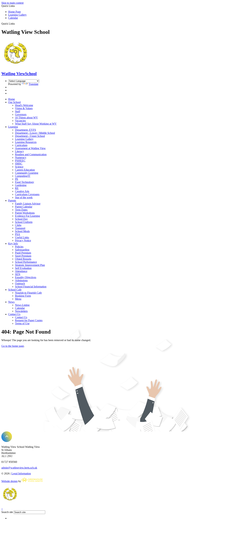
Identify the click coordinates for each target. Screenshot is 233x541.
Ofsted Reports (23, 258)
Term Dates (21, 209)
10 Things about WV (26, 117)
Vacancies (20, 120)
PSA (17, 234)
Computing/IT (22, 175)
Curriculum (21, 145)
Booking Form (23, 295)
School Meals (22, 231)
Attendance (21, 271)
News (11, 301)
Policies (19, 246)
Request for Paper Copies (28, 320)
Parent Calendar (23, 206)
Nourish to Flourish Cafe (28, 292)
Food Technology (24, 182)
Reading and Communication (31, 154)
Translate (33, 84)
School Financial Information (30, 286)
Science (19, 166)
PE (16, 179)
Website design (9, 481)
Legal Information (21, 473)
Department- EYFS (25, 129)
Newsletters (21, 311)
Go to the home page (12, 346)
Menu (18, 298)
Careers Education (25, 169)
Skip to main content (12, 2)
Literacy (19, 151)
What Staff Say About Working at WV (36, 123)
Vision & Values (24, 108)
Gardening (20, 185)
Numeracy (20, 157)
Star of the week (24, 197)
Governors (20, 114)
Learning (13, 126)
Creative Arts (22, 191)
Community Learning (26, 172)
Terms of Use (22, 323)
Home (11, 99)
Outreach (20, 283)
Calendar (13, 17)
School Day (21, 218)
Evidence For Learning (27, 215)
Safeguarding (22, 249)
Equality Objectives (25, 277)
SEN (17, 274)
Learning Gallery (17, 14)
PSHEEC (20, 160)
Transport (20, 228)
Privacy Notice (23, 240)
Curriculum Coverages (27, 194)
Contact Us (14, 314)
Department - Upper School (30, 136)
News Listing (22, 305)
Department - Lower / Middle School (35, 132)
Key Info (13, 243)
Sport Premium (23, 255)
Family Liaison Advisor (27, 203)
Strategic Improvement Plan (30, 265)
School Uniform (23, 222)
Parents (12, 200)
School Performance (26, 262)
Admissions (21, 280)
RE (17, 188)
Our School (14, 102)
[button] (16, 24)
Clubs (18, 225)
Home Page (14, 11)
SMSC (18, 163)
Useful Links (22, 237)
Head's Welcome (24, 105)
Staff (17, 111)
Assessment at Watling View (30, 148)
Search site (7, 512)
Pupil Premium (23, 252)
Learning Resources (26, 142)
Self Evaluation (23, 268)
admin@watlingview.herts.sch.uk (19, 467)
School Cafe (14, 289)
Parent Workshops (25, 212)
